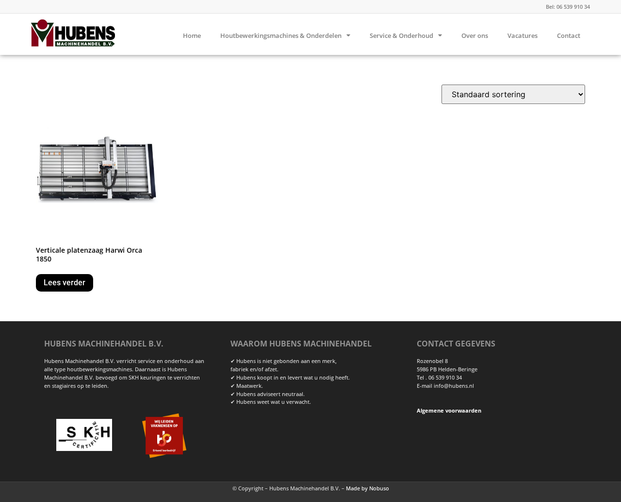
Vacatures (522, 35)
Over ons (474, 35)
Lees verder (64, 282)
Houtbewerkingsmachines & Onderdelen (281, 35)
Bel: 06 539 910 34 (568, 6)
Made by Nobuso (367, 488)
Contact (568, 35)
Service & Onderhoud (401, 35)
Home (192, 35)
